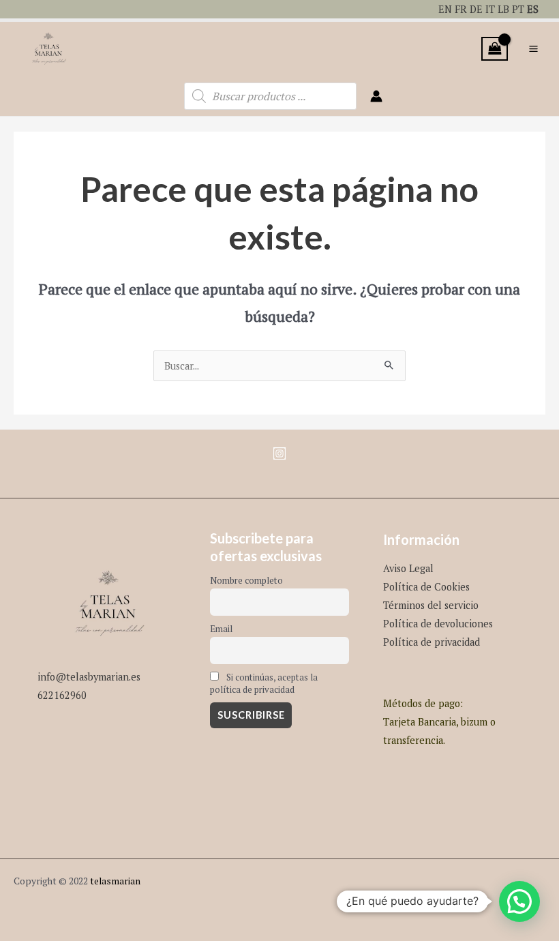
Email (221, 629)
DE (476, 9)
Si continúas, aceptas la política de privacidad (263, 683)
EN (445, 9)
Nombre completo (246, 580)
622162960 (62, 695)
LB (503, 9)
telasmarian (115, 881)
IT (490, 9)
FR (461, 9)
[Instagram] (279, 453)
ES (533, 9)
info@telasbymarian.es (88, 676)
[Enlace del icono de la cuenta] (376, 96)
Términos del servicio (431, 605)
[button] (519, 901)
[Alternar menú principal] (533, 49)
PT (518, 9)
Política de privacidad (431, 642)
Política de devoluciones (438, 623)
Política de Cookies (426, 586)
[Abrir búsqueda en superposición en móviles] (270, 96)
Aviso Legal (408, 568)
